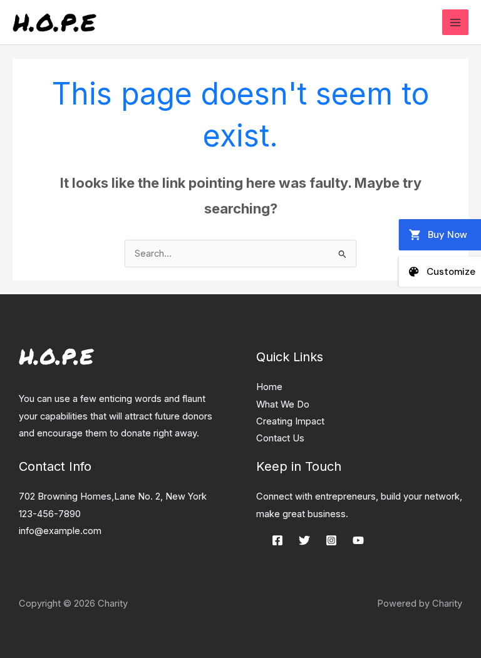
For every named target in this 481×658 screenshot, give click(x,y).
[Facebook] (277, 540)
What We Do (282, 404)
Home (269, 387)
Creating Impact (290, 421)
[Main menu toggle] (455, 22)
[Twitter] (304, 540)
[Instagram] (331, 540)
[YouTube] (358, 540)
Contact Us (280, 438)
